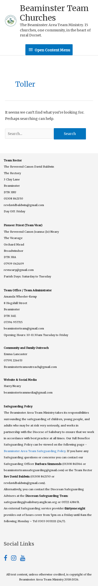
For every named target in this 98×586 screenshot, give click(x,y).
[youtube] (22, 559)
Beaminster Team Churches (54, 13)
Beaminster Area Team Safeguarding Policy (34, 451)
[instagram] (15, 559)
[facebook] (7, 559)
